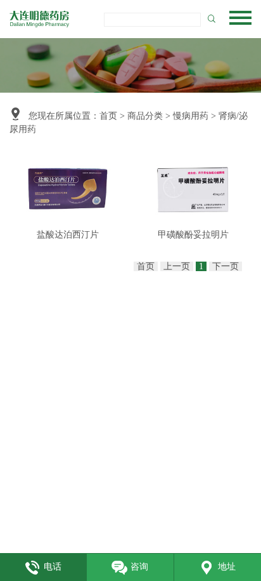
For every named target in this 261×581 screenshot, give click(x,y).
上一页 (176, 266)
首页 (108, 116)
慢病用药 (190, 116)
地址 (227, 566)
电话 (52, 566)
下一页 (225, 266)
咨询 (139, 566)
